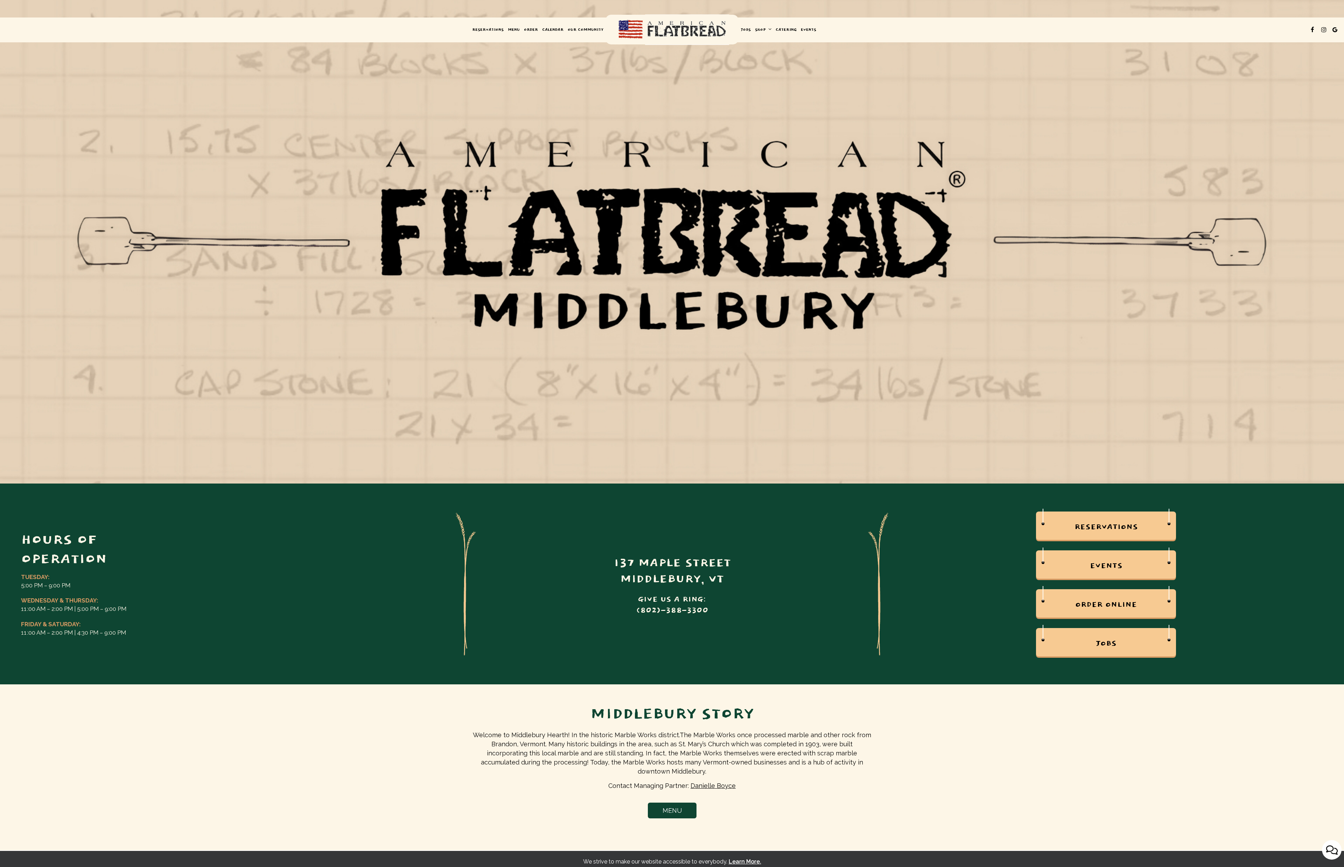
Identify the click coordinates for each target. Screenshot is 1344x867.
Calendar (553, 29)
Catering (786, 29)
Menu (514, 29)
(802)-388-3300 (672, 610)
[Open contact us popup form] (1332, 850)
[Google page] (1334, 29)
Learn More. (745, 861)
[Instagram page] (1323, 29)
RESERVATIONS (488, 29)
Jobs (746, 29)
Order (531, 29)
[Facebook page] (1312, 29)
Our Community (585, 29)
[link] (672, 29)
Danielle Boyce (713, 785)
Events (808, 29)
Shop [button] (761, 29)
